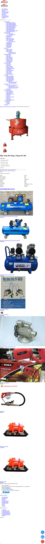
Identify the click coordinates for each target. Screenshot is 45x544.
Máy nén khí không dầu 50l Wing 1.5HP (7, 274)
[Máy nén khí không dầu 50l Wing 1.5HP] (21, 273)
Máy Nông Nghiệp (5, 11)
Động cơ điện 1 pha (12, 52)
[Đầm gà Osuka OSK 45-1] (22, 381)
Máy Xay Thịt (9, 73)
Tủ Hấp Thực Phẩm (10, 70)
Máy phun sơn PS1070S (4, 314)
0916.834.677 (7, 487)
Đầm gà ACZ (2, 411)
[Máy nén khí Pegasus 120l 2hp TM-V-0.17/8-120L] (16, 215)
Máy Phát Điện (4, 8)
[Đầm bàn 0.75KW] (16, 480)
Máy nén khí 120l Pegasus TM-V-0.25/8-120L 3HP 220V (10, 240)
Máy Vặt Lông (9, 71)
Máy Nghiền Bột (9, 58)
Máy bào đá (9, 65)
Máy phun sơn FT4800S (4, 309)
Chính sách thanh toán (6, 513)
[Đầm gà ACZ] (13, 410)
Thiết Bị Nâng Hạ (5, 16)
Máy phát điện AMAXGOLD (12, 25)
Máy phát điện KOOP (10, 29)
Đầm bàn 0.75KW (3, 481)
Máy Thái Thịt (9, 72)
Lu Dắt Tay (9, 47)
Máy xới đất (9, 56)
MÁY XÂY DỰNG (7, 106)
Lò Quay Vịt (9, 64)
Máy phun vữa (9, 36)
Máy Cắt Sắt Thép (10, 40)
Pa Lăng (8, 102)
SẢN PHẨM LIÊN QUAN (7, 189)
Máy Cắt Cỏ (9, 55)
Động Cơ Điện (9, 51)
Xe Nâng (8, 103)
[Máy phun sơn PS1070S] (2, 313)
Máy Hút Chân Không (10, 68)
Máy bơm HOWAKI (10, 77)
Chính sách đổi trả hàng (6, 512)
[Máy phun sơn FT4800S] (13, 308)
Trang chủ (2, 106)
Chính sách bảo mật (5, 511)
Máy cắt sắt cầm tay (10, 91)
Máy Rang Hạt (9, 61)
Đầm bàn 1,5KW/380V (4, 446)
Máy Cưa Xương (10, 66)
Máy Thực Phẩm (5, 12)
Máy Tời (8, 101)
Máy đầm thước (9, 35)
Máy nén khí (9, 98)
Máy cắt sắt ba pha (12, 41)
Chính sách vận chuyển (6, 514)
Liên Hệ (3, 515)
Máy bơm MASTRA (10, 79)
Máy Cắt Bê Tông (10, 33)
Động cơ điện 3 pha (12, 53)
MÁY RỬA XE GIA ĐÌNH (14, 86)
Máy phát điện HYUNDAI (11, 23)
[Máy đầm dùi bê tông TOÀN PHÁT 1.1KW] (22, 345)
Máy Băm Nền (9, 43)
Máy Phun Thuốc (10, 60)
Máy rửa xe (4, 14)
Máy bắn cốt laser (10, 90)
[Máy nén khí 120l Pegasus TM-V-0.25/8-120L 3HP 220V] (15, 239)
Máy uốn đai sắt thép (10, 38)
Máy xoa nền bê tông (10, 39)
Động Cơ (3, 10)
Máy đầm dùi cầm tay (10, 93)
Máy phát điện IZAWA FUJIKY (12, 30)
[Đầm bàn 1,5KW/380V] (16, 445)
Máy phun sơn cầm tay (10, 99)
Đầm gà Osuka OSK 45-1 (4, 382)
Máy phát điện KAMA (11, 28)
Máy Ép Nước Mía (10, 74)
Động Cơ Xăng (9, 50)
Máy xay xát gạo (9, 59)
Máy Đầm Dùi (9, 44)
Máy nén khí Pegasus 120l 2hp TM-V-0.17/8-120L (9, 216)
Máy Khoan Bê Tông (10, 96)
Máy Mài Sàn (9, 45)
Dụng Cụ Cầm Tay (5, 15)
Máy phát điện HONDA (11, 22)
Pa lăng (3, 505)
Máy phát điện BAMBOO (11, 24)
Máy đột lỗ (8, 94)
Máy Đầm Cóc (9, 42)
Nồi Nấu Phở (9, 69)
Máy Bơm (4, 13)
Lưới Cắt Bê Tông (12, 34)
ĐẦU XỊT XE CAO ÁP (13, 87)
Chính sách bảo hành (5, 510)
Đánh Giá (4, 17)
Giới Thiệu (4, 509)
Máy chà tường (9, 92)
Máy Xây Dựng (5, 9)
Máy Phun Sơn (9, 46)
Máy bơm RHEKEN (10, 80)
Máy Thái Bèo (9, 62)
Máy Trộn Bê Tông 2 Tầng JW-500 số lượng (8, 169)
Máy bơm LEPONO (10, 78)
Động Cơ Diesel (9, 49)
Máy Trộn (8, 37)
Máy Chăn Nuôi (9, 57)
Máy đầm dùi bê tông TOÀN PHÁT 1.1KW (8, 346)
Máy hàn (8, 95)
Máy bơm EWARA (10, 76)
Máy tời (3, 504)
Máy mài (8, 97)
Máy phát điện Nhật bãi (11, 31)
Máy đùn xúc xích (10, 67)
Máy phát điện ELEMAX (11, 27)
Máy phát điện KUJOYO (11, 26)
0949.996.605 (8, 488)
